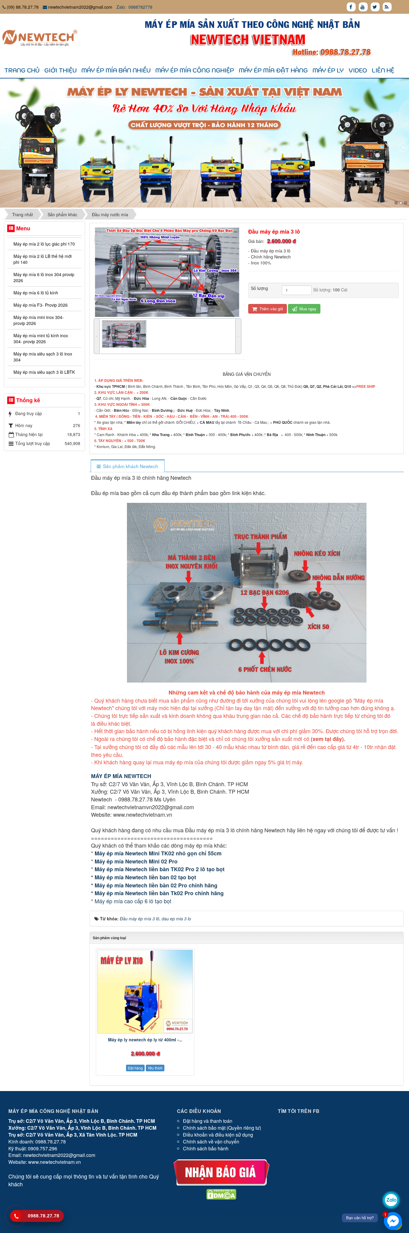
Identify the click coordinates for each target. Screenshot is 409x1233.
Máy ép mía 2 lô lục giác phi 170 (44, 244)
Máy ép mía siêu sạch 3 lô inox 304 (42, 357)
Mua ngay (307, 308)
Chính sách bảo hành (205, 1148)
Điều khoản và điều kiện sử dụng (218, 1134)
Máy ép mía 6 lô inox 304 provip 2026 (43, 277)
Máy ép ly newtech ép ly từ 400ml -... (145, 1040)
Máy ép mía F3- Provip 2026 (40, 305)
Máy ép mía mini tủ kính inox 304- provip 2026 (40, 338)
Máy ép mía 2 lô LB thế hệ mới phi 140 (42, 259)
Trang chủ (22, 70)
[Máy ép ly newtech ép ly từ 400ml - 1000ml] (145, 992)
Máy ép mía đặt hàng (273, 70)
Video (358, 70)
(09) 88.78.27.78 (23, 7)
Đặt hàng (135, 1067)
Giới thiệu (60, 70)
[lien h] (221, 1171)
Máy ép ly (328, 70)
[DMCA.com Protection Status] (221, 1193)
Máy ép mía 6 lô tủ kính (35, 293)
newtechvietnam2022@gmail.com (80, 7)
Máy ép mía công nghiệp (194, 70)
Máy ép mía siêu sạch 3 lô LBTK (44, 372)
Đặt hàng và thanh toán (207, 1120)
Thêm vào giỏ (270, 308)
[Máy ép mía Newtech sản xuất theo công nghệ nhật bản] (39, 37)
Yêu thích (155, 1067)
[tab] (127, 466)
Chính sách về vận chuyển (211, 1141)
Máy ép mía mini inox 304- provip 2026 (38, 320)
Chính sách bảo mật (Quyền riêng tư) (222, 1127)
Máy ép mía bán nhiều (116, 70)
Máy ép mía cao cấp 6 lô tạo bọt (133, 901)
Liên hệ (383, 70)
